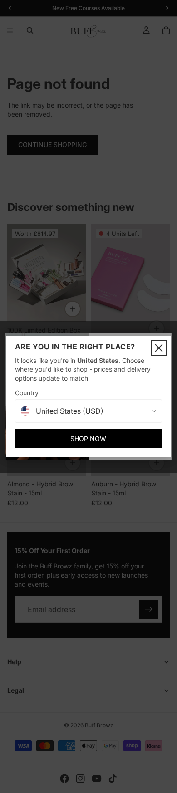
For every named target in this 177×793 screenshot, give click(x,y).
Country (27, 392)
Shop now (88, 438)
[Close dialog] (158, 348)
